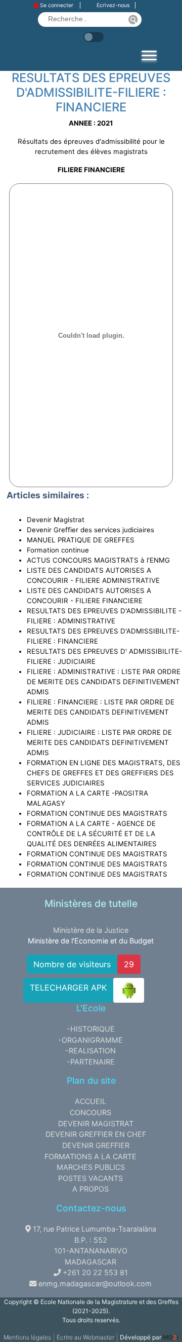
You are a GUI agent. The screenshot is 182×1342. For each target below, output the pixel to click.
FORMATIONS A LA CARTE (90, 1156)
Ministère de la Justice (90, 930)
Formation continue (58, 550)
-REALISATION (90, 1050)
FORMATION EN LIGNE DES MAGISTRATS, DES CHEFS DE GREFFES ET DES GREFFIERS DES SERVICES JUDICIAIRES (103, 773)
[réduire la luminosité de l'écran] (106, 32)
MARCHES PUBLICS (91, 1167)
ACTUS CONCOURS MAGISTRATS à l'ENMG (98, 560)
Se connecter (56, 5)
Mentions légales (27, 1337)
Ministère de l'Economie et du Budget (91, 940)
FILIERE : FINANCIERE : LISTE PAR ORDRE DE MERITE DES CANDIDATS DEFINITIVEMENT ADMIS (100, 712)
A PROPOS (90, 1189)
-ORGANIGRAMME (90, 1040)
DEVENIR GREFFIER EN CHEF (96, 1134)
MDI (170, 1337)
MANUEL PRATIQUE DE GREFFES (80, 540)
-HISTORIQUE (91, 1028)
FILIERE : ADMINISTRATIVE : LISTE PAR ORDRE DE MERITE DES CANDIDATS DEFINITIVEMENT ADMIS (103, 681)
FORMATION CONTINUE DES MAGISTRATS (97, 813)
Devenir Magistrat (55, 520)
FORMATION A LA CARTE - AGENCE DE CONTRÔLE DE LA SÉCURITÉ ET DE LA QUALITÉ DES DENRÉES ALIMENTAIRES (92, 833)
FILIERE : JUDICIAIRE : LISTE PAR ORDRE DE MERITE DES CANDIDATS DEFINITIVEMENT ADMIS (99, 742)
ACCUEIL (90, 1101)
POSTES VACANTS (90, 1178)
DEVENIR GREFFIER (95, 1145)
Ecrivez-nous (113, 5)
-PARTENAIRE (91, 1061)
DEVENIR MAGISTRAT (95, 1123)
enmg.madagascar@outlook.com (95, 1283)
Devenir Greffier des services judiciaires (90, 530)
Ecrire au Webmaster (85, 1337)
